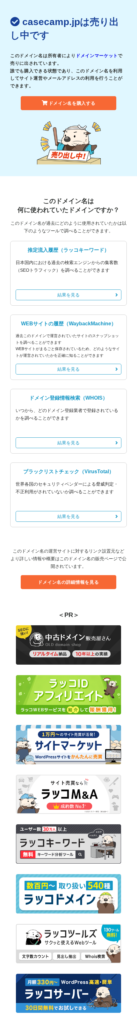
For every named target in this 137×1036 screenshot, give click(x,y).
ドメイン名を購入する (72, 103)
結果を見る (68, 294)
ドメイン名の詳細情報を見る (68, 582)
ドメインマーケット (97, 55)
